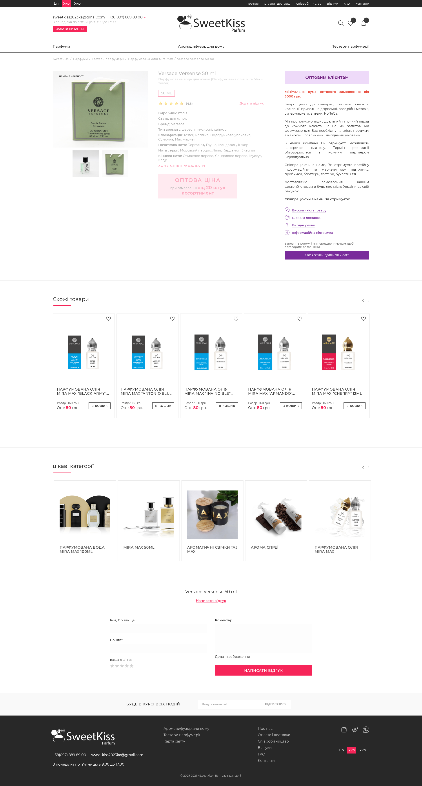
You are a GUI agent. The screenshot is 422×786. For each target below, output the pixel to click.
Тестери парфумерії (350, 46)
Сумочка (165, 139)
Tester (188, 135)
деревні (189, 129)
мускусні (204, 129)
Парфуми (61, 46)
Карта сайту (174, 741)
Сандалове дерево (231, 156)
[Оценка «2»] (117, 665)
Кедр (162, 160)
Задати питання (70, 29)
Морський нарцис (195, 150)
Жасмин (249, 150)
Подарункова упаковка (230, 135)
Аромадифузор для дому (201, 46)
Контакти (362, 3)
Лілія (217, 150)
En (56, 3)
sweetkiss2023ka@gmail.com (79, 17)
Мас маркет (185, 139)
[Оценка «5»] (131, 665)
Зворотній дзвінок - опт (327, 255)
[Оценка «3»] (122, 665)
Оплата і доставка (277, 3)
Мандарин (227, 145)
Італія (182, 113)
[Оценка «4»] (126, 665)
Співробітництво (308, 3)
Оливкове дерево (198, 156)
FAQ (347, 3)
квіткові (220, 129)
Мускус (255, 156)
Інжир (243, 145)
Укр (77, 3)
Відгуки (332, 3)
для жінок (178, 118)
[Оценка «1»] (112, 665)
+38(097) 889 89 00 (69, 755)
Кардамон (231, 150)
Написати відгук (211, 601)
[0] (350, 24)
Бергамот (196, 145)
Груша (211, 145)
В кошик (99, 405)
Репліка (202, 135)
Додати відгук (252, 103)
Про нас (252, 3)
